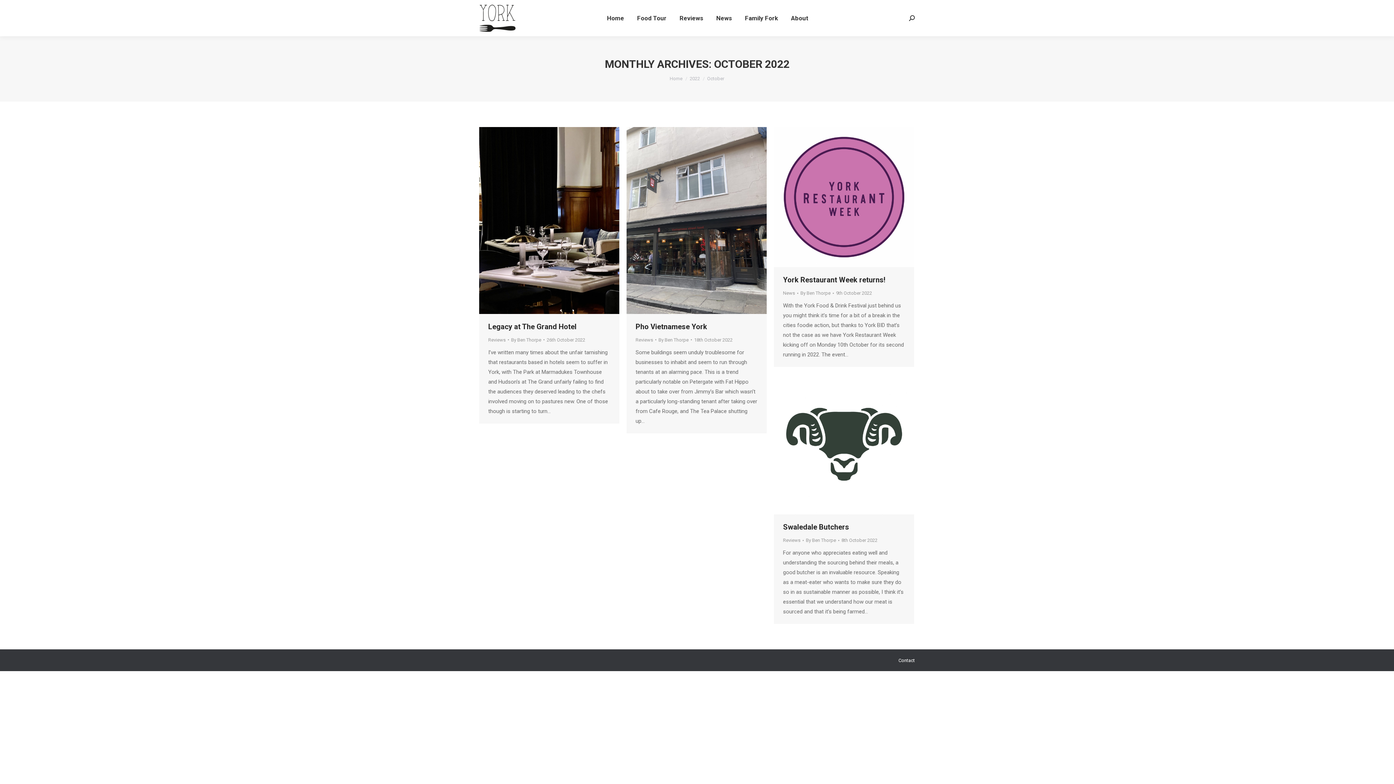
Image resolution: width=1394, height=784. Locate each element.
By (526, 340)
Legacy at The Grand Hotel (532, 326)
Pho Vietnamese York (671, 326)
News (789, 293)
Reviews (497, 340)
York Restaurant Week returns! (834, 279)
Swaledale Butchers (816, 527)
